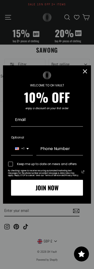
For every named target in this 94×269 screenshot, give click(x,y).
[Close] (85, 71)
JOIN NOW (47, 187)
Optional (17, 137)
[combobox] (22, 149)
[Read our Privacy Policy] (83, 172)
